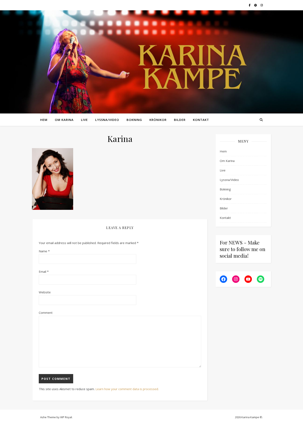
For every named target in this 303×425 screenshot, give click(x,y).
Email (44, 271)
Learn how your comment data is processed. (127, 389)
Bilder (180, 120)
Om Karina (64, 120)
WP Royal (66, 417)
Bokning (134, 120)
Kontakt (201, 120)
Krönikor (158, 120)
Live (84, 120)
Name (44, 251)
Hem (43, 120)
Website (45, 292)
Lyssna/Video (107, 120)
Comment (46, 312)
